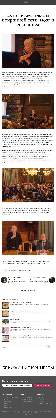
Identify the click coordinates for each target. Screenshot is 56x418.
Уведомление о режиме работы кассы (21, 302)
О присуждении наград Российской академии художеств (27, 336)
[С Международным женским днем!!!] (5, 330)
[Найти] (48, 347)
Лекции (14, 270)
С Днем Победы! (15, 319)
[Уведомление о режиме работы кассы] (5, 305)
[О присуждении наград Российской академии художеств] (5, 338)
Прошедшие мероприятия (23, 270)
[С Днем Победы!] (5, 322)
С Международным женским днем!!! (20, 327)
